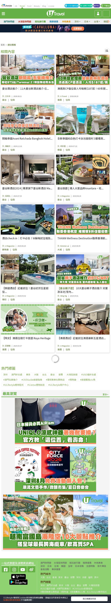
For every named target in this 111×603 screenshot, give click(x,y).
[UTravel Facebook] (5, 569)
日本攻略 (79, 566)
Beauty (37, 6)
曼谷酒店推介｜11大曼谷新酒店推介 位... (25, 88)
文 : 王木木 (6, 96)
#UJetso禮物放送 (36, 384)
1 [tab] (49, 28)
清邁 (59, 99)
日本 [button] (86, 21)
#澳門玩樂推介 (10, 379)
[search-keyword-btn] (106, 13)
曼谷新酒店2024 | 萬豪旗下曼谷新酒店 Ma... (27, 188)
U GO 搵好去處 (73, 5)
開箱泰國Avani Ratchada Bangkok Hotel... (27, 138)
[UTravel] (55, 13)
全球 (70, 566)
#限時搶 (72, 379)
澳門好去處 (16, 374)
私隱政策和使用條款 (11, 600)
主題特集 (90, 566)
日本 (49, 566)
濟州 (96, 577)
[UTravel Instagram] (14, 569)
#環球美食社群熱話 (55, 379)
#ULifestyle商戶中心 (58, 384)
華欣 (4, 299)
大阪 (36, 374)
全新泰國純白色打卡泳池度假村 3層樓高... (81, 138)
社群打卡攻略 (87, 5)
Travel (22, 6)
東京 (28, 374)
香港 (54, 577)
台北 (44, 374)
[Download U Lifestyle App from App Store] (18, 576)
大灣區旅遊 (72, 374)
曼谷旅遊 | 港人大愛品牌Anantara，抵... (80, 188)
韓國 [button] (106, 21)
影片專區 (101, 566)
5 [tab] (49, 31)
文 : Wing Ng (62, 296)
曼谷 (4, 99)
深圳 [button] (76, 21)
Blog (44, 6)
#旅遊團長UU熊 (87, 379)
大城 (59, 249)
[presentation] (108, 21)
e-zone (51, 6)
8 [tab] (61, 31)
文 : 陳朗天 (6, 146)
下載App (107, 5)
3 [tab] (57, 28)
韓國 (63, 566)
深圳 (5, 374)
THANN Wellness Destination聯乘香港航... (82, 238)
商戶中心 (97, 5)
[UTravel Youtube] (23, 569)
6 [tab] (53, 31)
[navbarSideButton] (3, 13)
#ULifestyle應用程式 (13, 384)
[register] (98, 13)
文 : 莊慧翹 (6, 345)
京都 (84, 577)
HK (16, 6)
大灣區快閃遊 (24, 21)
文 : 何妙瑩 (61, 146)
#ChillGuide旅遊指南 (31, 379)
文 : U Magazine (63, 196)
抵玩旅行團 (40, 21)
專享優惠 (56, 569)
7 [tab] (57, 31)
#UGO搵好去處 (88, 374)
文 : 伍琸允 (6, 196)
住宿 (12, 99)
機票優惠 (54, 21)
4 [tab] (61, 28)
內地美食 (66, 21)
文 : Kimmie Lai (63, 246)
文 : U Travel (62, 96)
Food (29, 6)
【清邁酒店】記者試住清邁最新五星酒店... (81, 338)
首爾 (60, 374)
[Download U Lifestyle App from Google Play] (18, 581)
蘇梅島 (5, 249)
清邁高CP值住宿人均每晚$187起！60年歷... (82, 88)
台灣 (56, 566)
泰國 (59, 149)
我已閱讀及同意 (89, 598)
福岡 (90, 577)
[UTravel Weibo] (31, 569)
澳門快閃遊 (9, 21)
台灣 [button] (96, 21)
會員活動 (44, 569)
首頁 (3, 44)
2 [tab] (53, 28)
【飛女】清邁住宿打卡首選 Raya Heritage (26, 338)
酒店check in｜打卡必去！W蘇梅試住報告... (27, 238)
